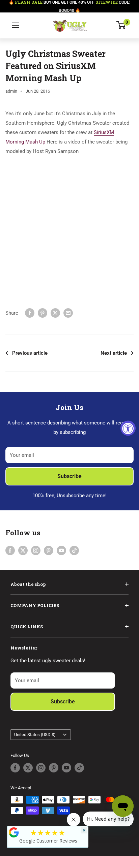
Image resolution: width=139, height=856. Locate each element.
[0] (121, 25)
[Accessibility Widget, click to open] (128, 428)
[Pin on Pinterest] (42, 313)
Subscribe (69, 476)
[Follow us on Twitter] (23, 550)
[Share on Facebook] (29, 313)
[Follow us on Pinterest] (48, 550)
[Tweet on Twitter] (55, 313)
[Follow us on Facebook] (10, 550)
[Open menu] (15, 25)
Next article (114, 353)
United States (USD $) (35, 734)
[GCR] (14, 832)
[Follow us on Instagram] (35, 550)
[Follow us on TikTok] (74, 550)
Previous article (30, 353)
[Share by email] (68, 313)
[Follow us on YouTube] (61, 550)
